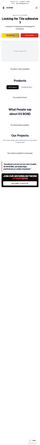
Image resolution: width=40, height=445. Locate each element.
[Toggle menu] (36, 8)
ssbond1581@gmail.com (22, 3)
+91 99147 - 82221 (25, 1)
